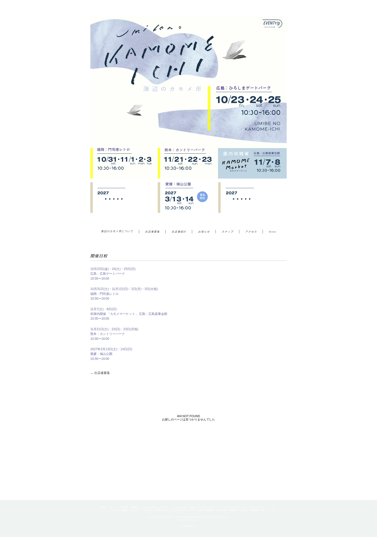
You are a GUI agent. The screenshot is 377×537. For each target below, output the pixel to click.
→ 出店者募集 (100, 373)
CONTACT (189, 526)
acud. (196, 520)
